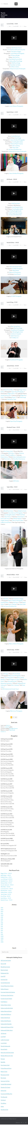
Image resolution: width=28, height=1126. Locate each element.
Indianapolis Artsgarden (6, 1024)
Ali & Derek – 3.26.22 (12, 179)
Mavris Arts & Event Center (16, 266)
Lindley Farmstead (5, 1040)
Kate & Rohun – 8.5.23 (6, 898)
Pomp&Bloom (12, 455)
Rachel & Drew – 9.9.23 (6, 890)
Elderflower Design (16, 63)
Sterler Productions (15, 336)
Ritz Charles (3, 1078)
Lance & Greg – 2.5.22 (12, 302)
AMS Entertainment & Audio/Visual (10, 689)
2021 (2, 913)
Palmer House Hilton (8, 389)
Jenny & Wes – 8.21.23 (6, 894)
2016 (2, 923)
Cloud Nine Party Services (19, 459)
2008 (2, 938)
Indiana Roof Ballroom (6, 1014)
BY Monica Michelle (15, 55)
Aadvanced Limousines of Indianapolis (17, 151)
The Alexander (4, 1097)
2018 (2, 919)
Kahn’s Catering (15, 145)
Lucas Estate (4, 1043)
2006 (2, 942)
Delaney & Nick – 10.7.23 (6, 883)
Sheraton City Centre (5, 1087)
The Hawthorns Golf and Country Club (16, 49)
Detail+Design (18, 138)
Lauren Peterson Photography (17, 53)
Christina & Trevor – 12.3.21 (13, 427)
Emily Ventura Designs (16, 51)
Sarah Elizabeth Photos (17, 207)
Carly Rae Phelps (4, 602)
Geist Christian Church (17, 48)
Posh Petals (22, 514)
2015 (2, 925)
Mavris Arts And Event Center (7, 1052)
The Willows (3, 1103)
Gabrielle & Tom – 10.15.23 (6, 881)
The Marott (3, 1100)
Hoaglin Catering (4, 520)
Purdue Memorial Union (6, 1068)
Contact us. (3, 731)
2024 (2, 907)
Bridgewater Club (5, 973)
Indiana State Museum (6, 1021)
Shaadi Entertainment (6, 395)
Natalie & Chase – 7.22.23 (6, 900)
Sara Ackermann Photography (15, 513)
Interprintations (4, 457)
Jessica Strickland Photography (17, 140)
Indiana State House (5, 1017)
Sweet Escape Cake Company (15, 213)
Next (16, 717)
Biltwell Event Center (8, 511)
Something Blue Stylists (17, 142)
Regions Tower (4, 1071)
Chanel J (14, 397)
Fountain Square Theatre (6, 998)
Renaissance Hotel (5, 1074)
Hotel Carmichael (16, 203)
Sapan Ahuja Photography (18, 391)
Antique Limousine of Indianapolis (17, 68)
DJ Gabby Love (14, 337)
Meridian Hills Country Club (7, 1055)
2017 (2, 921)
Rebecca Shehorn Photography (15, 600)
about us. (8, 725)
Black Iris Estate (4, 970)
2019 (2, 917)
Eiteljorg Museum (5, 989)
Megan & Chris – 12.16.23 (6, 873)
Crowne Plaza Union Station (7, 986)
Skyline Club (3, 1090)
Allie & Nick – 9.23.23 (5, 886)
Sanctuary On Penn (5, 1081)
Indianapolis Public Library (7, 1030)
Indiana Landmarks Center (7, 1008)
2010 (2, 934)
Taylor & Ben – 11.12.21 (12, 487)
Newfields (6, 598)
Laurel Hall (3, 1036)
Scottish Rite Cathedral (6, 1084)
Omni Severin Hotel (8, 451)
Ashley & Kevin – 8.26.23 (6, 892)
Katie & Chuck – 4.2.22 (12, 112)
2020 (2, 915)
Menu (16, 3)
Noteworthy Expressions (6, 683)
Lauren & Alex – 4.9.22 (12, 23)
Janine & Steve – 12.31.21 (13, 365)
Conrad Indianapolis (5, 982)
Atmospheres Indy (12, 681)
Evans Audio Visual (5, 518)
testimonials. (12, 730)
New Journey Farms (15, 326)
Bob (10, 26)
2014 (2, 926)
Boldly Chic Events (22, 511)
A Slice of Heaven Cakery (17, 520)
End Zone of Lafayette (16, 334)
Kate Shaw (15, 602)
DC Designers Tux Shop (14, 679)
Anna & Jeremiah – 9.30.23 (7, 885)
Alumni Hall (3, 963)
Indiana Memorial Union (6, 1011)
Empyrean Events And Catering (8, 992)
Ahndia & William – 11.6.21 (13, 574)
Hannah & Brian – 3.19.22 (13, 242)
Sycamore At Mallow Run (6, 1093)
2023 (2, 909)
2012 (2, 930)
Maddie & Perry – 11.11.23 (6, 877)
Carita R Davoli (17, 274)
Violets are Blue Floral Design (15, 61)
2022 (2, 911)
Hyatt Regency (4, 1001)
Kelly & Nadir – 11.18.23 (6, 875)
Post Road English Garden (16, 211)
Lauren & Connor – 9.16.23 (7, 888)
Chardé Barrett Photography (17, 330)
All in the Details (16, 674)
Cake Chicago (23, 397)
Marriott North (4, 1049)
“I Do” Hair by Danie (9, 677)
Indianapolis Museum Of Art (7, 1027)
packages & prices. (13, 728)
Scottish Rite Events (15, 136)
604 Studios (11, 453)
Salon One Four (16, 57)
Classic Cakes (15, 147)
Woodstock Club (4, 1109)
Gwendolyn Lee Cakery (15, 65)
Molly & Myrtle (16, 270)
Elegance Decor (11, 393)
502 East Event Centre (6, 960)
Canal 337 (3, 976)
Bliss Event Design (18, 328)
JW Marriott (3, 1033)
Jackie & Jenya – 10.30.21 (13, 649)
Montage (6, 674)
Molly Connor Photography (14, 675)
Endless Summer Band (6, 522)
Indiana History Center (6, 1005)
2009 (2, 936)
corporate (7, 727)
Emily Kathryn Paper (11, 399)
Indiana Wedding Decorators (19, 457)
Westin (2, 1106)
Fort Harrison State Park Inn (7, 995)
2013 (2, 928)
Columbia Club (4, 979)
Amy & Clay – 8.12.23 (5, 896)
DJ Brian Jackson (15, 66)
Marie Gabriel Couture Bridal (15, 59)
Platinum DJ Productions (15, 272)
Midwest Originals (17, 518)
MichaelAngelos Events (18, 332)
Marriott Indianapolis (5, 1046)
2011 (2, 932)
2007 (2, 940)
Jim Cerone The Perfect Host (14, 149)
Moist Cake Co (7, 459)
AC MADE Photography (17, 268)
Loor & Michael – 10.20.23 (6, 879)
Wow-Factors (8, 516)
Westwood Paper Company (16, 143)
